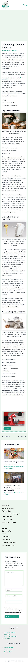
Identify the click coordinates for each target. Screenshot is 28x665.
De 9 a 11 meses (7, 519)
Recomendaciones (18, 466)
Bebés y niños (7, 531)
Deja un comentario (8, 466)
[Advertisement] (14, 25)
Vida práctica (6, 539)
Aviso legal (7, 634)
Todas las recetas (8, 508)
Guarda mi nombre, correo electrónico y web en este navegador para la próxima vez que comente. (13, 610)
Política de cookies (9, 632)
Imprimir (7, 428)
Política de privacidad (10, 636)
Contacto (7, 638)
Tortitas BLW (8, 652)
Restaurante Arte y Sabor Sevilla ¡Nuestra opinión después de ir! (12, 488)
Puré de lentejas (8, 647)
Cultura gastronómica (9, 542)
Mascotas (5, 537)
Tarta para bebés (9, 650)
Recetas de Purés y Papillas (11, 514)
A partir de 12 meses (9, 522)
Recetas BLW (6, 511)
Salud (4, 534)
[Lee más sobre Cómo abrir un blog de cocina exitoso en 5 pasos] (14, 453)
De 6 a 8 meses (7, 517)
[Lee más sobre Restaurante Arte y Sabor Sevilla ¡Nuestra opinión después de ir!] (14, 477)
